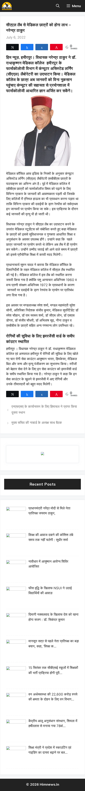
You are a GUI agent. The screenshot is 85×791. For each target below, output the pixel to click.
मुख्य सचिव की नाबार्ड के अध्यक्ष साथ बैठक (36, 423)
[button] (57, 6)
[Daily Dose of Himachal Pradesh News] (7, 6)
